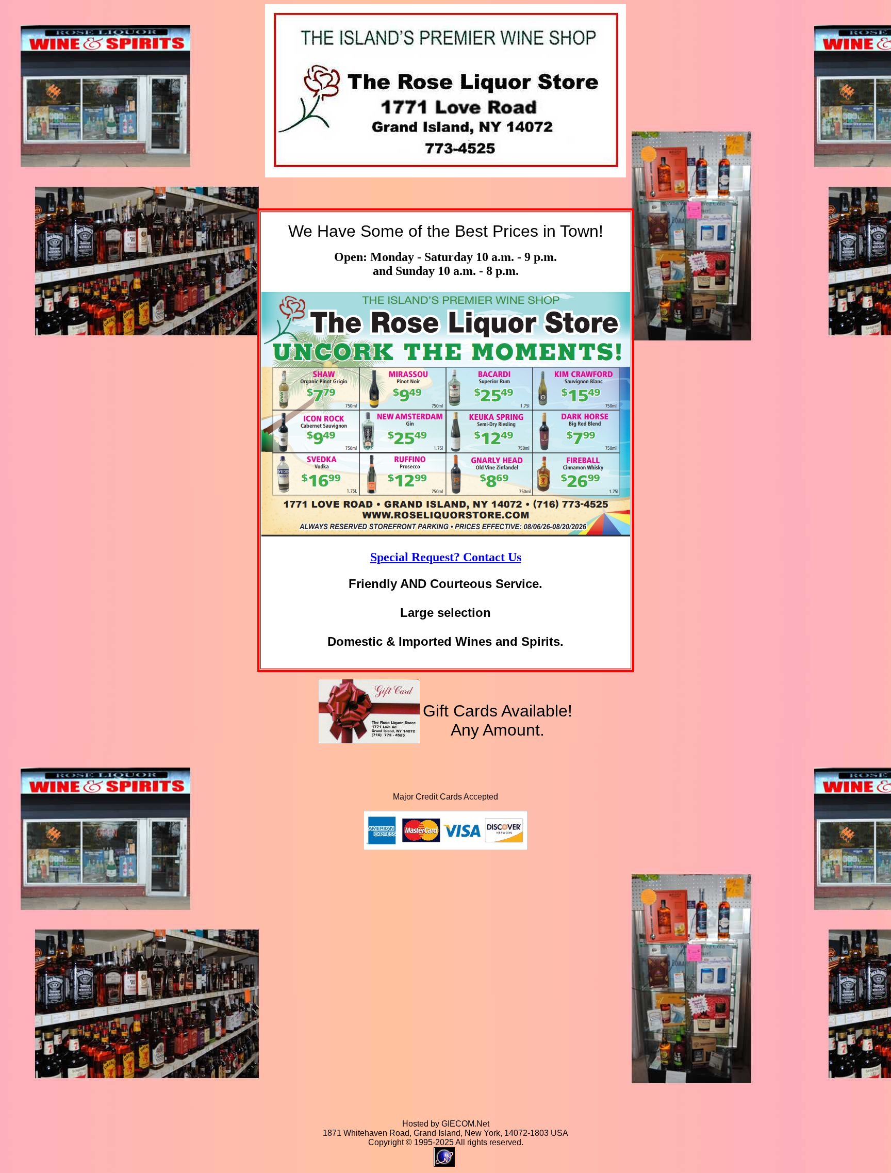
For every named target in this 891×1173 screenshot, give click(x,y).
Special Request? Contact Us (445, 557)
